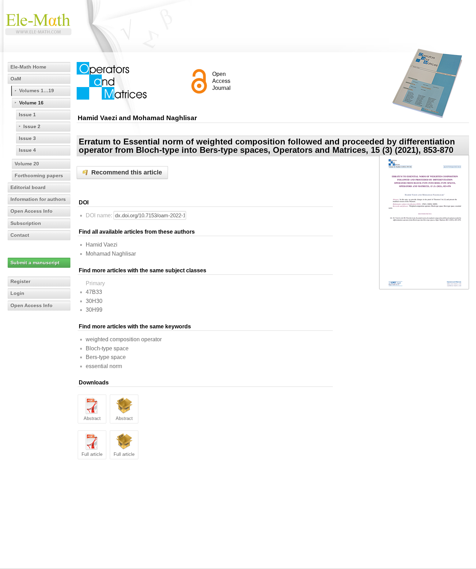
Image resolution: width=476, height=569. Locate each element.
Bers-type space (106, 357)
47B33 (94, 292)
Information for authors (38, 199)
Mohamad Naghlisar (111, 254)
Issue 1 (27, 114)
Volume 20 (27, 163)
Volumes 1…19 (36, 90)
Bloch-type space (107, 348)
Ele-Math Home (28, 67)
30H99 (94, 310)
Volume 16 (31, 103)
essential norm (104, 366)
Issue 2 (31, 126)
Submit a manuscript (35, 262)
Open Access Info (31, 211)
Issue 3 (27, 138)
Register (20, 281)
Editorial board (28, 187)
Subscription (25, 223)
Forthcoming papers (39, 175)
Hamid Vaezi (101, 245)
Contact (19, 235)
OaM (15, 78)
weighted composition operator (124, 339)
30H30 (94, 301)
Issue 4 (27, 150)
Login (17, 293)
